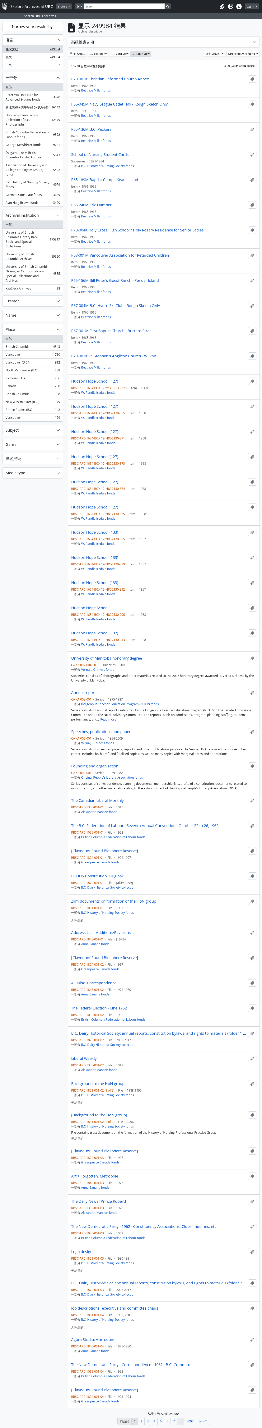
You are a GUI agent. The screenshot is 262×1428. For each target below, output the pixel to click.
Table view (142, 54)
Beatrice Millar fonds (96, 90)
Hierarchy (100, 54)
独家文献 (32, 50)
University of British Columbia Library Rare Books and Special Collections (32, 239)
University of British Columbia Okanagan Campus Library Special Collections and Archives (32, 274)
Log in (250, 6)
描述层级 (13, 458)
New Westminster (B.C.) (32, 403)
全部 (9, 87)
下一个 (203, 1421)
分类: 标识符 (213, 54)
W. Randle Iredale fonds (98, 392)
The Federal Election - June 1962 (99, 1008)
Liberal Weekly (84, 1058)
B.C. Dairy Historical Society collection (108, 887)
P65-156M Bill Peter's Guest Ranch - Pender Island (115, 280)
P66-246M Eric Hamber (91, 205)
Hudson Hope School (90, 608)
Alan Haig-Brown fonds (32, 203)
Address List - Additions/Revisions (101, 932)
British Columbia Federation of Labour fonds (32, 134)
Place (10, 329)
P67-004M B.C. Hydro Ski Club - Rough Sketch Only (115, 305)
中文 (32, 66)
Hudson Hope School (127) (94, 381)
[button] (222, 6)
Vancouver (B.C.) (32, 363)
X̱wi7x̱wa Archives (32, 289)
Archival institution (22, 215)
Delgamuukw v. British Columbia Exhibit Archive (32, 155)
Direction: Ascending (242, 54)
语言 (9, 39)
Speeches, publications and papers (102, 731)
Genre (11, 444)
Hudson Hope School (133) (94, 532)
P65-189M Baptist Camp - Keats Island (104, 179)
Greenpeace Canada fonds (100, 862)
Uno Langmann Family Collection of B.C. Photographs (32, 119)
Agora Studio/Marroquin (92, 1339)
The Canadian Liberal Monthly (97, 800)
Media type (15, 472)
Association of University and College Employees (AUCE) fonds (32, 169)
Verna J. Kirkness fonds (97, 669)
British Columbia (32, 348)
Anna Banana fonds (95, 944)
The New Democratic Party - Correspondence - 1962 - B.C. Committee (132, 1364)
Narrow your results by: (33, 26)
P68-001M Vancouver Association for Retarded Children (120, 255)
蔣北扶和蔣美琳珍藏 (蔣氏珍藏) (32, 108)
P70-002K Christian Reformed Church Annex (110, 79)
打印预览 (79, 54)
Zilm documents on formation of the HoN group (113, 901)
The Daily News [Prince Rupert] (98, 1201)
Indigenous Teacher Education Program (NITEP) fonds (120, 704)
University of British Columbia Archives (32, 256)
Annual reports (84, 692)
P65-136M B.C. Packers (91, 129)
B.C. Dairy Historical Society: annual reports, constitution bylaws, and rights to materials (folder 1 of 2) (159, 1033)
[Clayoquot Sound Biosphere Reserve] (104, 851)
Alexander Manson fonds (99, 812)
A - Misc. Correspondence (93, 983)
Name (11, 315)
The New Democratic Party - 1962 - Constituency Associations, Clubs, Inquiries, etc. (144, 1226)
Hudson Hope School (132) (94, 633)
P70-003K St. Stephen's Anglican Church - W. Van (113, 356)
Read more (108, 719)
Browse (63, 6)
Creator (12, 301)
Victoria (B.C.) (32, 379)
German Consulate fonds (32, 196)
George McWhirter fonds (32, 146)
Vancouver (32, 355)
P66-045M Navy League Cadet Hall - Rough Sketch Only (119, 104)
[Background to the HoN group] (99, 1115)
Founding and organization (94, 766)
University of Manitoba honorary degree (106, 658)
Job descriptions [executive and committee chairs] (115, 1308)
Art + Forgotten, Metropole (94, 1176)
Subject (12, 430)
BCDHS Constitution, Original (97, 876)
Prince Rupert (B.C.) (32, 411)
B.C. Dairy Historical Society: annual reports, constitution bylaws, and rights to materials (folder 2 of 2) (159, 1283)
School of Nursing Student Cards (100, 154)
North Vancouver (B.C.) (32, 371)
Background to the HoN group (97, 1083)
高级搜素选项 (82, 42)
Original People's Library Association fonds (112, 777)
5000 (190, 1421)
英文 (32, 58)
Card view (122, 54)
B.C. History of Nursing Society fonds (32, 184)
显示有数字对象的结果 (241, 66)
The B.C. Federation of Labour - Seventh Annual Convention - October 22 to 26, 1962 (144, 825)
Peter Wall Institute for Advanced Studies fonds (32, 97)
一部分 (11, 77)
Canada (32, 387)
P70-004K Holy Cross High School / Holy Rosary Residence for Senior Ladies (137, 230)
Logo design (81, 1251)
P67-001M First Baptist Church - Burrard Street (112, 331)
